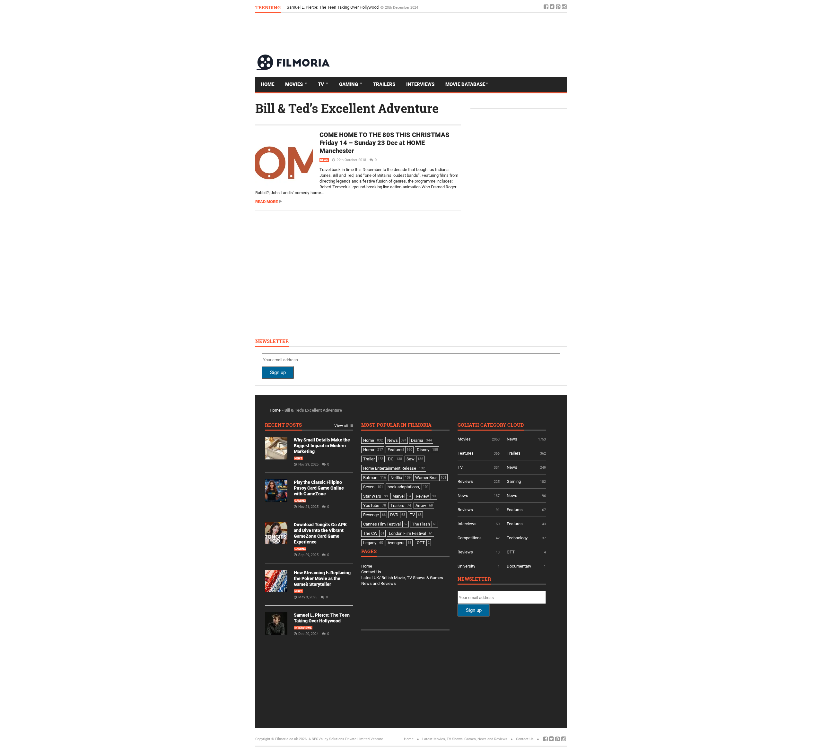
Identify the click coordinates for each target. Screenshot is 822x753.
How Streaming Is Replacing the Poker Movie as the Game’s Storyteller (322, 578)
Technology (517, 538)
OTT (511, 552)
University (466, 566)
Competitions (470, 538)
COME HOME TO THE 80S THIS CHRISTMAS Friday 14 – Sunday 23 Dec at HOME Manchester (384, 143)
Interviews (420, 84)
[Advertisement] (450, 33)
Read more (266, 202)
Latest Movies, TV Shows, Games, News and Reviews (464, 739)
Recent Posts (283, 425)
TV (321, 84)
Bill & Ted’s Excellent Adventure (347, 108)
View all (341, 426)
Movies (294, 84)
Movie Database (465, 84)
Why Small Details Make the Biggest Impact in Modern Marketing (322, 445)
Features (466, 453)
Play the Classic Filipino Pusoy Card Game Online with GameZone (319, 488)
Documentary (519, 566)
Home (267, 84)
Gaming (349, 84)
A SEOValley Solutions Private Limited (339, 739)
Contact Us (371, 571)
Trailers (384, 84)
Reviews (465, 481)
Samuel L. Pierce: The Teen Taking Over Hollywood (333, 7)
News (324, 160)
